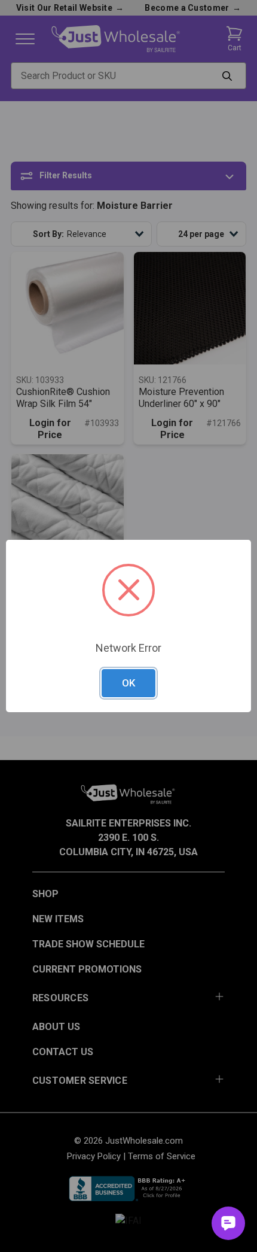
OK (128, 683)
